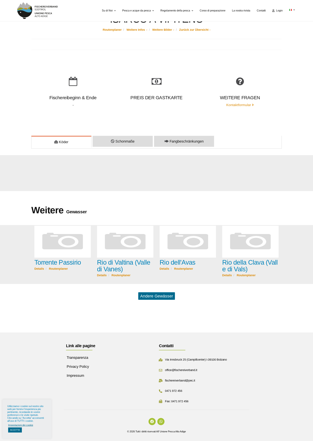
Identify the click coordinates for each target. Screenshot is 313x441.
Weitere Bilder (162, 29)
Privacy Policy (78, 367)
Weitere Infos (136, 29)
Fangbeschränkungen (187, 141)
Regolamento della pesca (175, 10)
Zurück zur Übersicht (194, 29)
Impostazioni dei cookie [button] (20, 425)
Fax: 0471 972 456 (176, 401)
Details (39, 268)
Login (279, 10)
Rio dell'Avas (177, 262)
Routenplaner (112, 29)
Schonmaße (124, 141)
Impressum (75, 375)
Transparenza (77, 358)
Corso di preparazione (212, 10)
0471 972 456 (173, 390)
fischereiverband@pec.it (180, 380)
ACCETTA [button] (15, 430)
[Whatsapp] (160, 421)
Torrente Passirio (57, 262)
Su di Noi (107, 10)
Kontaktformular (239, 105)
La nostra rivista (241, 10)
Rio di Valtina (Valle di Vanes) (123, 266)
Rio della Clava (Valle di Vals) (250, 266)
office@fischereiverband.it (181, 370)
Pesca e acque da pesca (136, 10)
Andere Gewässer (156, 296)
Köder (63, 142)
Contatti (261, 10)
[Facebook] (152, 421)
